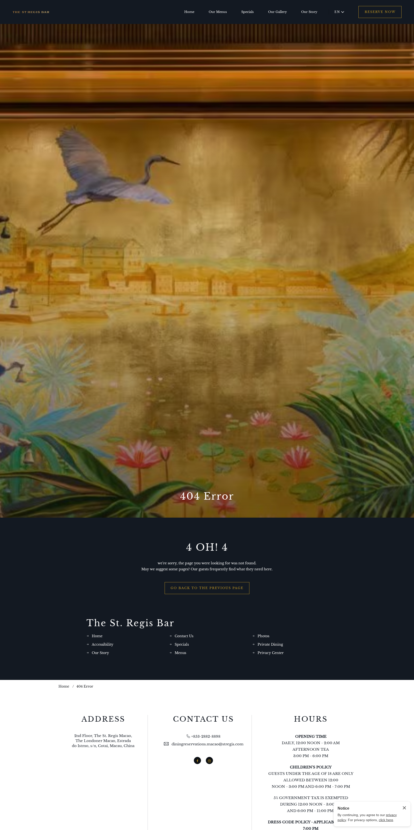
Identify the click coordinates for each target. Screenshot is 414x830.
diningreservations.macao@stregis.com (207, 744)
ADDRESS (103, 719)
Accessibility (102, 644)
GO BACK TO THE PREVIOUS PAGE (207, 588)
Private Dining (270, 644)
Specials (247, 12)
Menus (180, 653)
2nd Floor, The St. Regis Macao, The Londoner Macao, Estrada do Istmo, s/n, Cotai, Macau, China (103, 740)
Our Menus (218, 12)
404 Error (207, 496)
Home (189, 12)
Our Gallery (277, 12)
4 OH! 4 (207, 547)
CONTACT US (203, 719)
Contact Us (184, 636)
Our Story (309, 12)
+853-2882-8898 (205, 736)
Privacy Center (271, 653)
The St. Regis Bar (130, 623)
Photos (263, 636)
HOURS (311, 719)
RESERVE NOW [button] (380, 12)
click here (386, 820)
